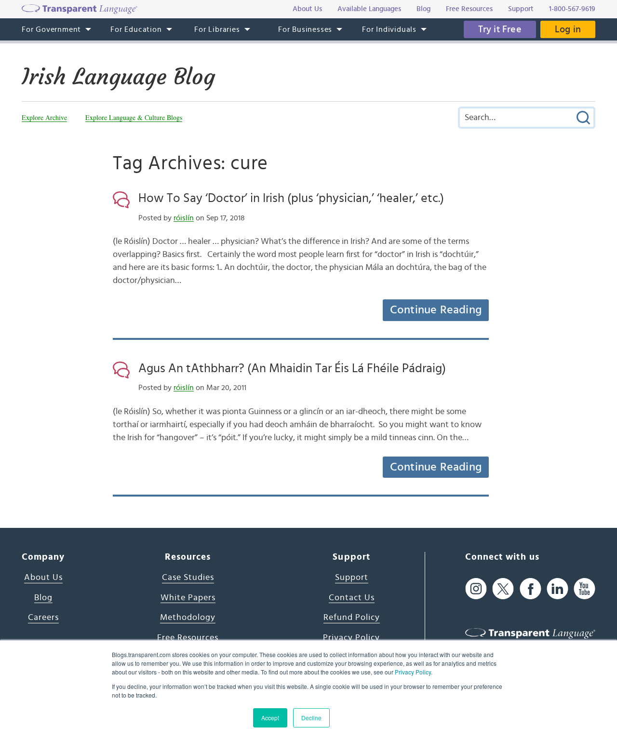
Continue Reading (436, 310)
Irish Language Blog (118, 77)
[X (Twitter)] (503, 588)
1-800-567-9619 (572, 9)
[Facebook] (530, 588)
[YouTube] (584, 588)
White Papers (188, 597)
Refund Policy (351, 617)
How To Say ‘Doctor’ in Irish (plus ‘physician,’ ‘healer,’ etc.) (291, 198)
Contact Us (352, 597)
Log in (568, 29)
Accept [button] (270, 717)
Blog (43, 597)
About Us (43, 577)
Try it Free (500, 29)
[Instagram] (476, 588)
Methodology (187, 617)
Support (351, 577)
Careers (43, 617)
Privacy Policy (413, 672)
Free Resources (187, 637)
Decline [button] (311, 717)
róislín (184, 218)
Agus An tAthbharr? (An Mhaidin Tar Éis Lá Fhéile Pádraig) (292, 368)
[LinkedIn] (557, 588)
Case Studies (188, 577)
